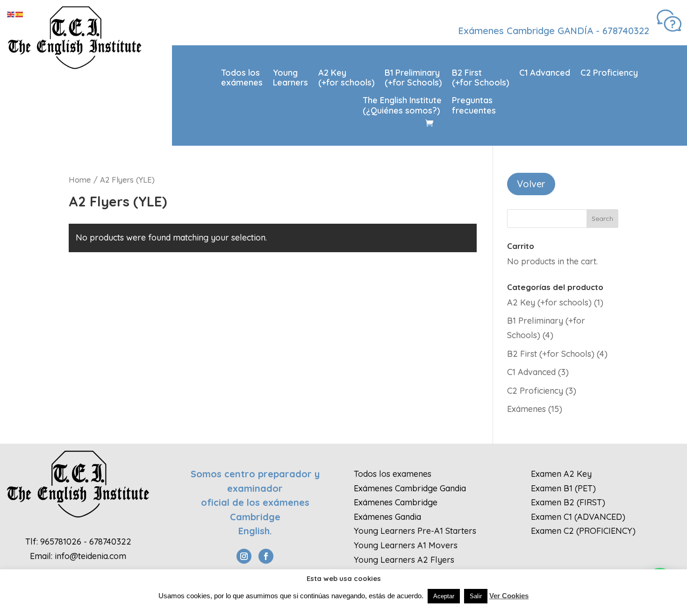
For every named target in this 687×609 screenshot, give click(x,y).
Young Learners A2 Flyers (404, 559)
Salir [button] (476, 596)
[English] (11, 13)
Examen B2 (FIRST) (568, 502)
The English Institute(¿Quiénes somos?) (402, 105)
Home (80, 179)
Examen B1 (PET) (563, 488)
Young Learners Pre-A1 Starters (415, 530)
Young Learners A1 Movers (406, 545)
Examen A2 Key (561, 473)
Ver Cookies (509, 596)
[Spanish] (19, 13)
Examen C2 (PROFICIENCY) (583, 530)
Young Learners (290, 78)
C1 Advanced (544, 73)
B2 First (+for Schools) (480, 78)
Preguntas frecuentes (474, 105)
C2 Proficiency (609, 73)
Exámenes (526, 409)
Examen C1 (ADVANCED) (578, 516)
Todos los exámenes (242, 78)
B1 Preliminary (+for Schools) (413, 78)
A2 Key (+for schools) (346, 78)
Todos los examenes (392, 473)
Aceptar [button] (443, 596)
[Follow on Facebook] (265, 556)
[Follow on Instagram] (243, 556)
